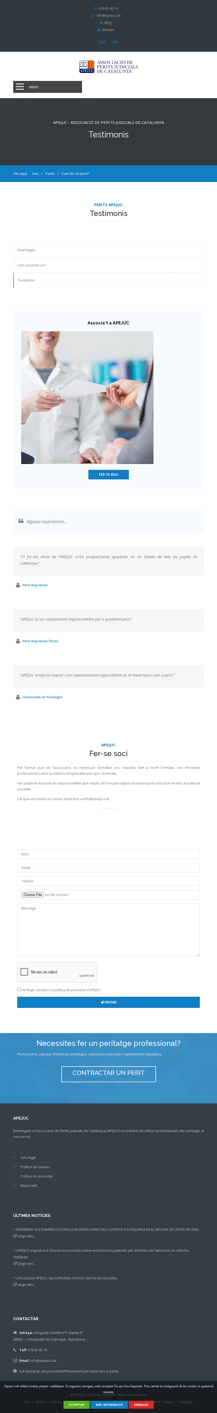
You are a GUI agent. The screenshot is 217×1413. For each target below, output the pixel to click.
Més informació (109, 1405)
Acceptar (76, 1405)
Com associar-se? (31, 265)
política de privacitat (70, 989)
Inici (36, 173)
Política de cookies (35, 1166)
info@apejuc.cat (109, 15)
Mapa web (29, 1185)
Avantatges (26, 250)
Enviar (110, 1002)
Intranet (108, 30)
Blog (108, 22)
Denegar (141, 1405)
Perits (50, 173)
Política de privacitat (37, 1176)
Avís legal (28, 1157)
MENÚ (34, 87)
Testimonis (26, 280)
